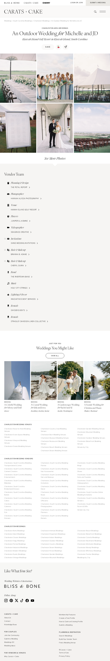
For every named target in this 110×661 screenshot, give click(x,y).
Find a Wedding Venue (67, 642)
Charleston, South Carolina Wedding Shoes (91, 470)
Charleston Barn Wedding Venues (53, 434)
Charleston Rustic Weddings (14, 554)
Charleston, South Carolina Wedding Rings (91, 464)
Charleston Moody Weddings (88, 547)
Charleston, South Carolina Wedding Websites (18, 482)
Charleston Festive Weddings (88, 554)
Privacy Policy (64, 656)
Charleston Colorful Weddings (88, 537)
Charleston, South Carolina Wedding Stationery (91, 488)
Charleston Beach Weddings (88, 531)
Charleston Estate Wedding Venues (17, 446)
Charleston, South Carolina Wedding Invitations (54, 482)
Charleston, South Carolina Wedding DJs (18, 511)
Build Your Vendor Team (68, 639)
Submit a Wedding (11, 639)
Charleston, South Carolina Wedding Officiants (54, 499)
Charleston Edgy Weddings (14, 541)
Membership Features (67, 614)
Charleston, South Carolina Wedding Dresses (18, 517)
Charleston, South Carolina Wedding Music (54, 493)
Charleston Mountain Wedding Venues (88, 433)
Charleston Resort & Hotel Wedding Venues (17, 430)
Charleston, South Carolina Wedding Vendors (91, 499)
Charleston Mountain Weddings (52, 557)
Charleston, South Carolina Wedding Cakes (18, 499)
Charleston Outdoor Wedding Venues (91, 438)
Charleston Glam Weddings (14, 534)
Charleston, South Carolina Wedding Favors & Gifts (91, 505)
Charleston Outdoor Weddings (52, 541)
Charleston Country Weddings (52, 544)
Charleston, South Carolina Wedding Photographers (54, 505)
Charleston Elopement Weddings (53, 534)
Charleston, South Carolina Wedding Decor (54, 488)
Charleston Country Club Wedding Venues (54, 430)
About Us (7, 618)
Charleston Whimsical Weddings (89, 551)
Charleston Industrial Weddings (16, 547)
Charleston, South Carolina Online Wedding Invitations (90, 493)
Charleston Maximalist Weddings (89, 541)
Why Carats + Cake (11, 656)
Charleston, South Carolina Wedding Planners (54, 511)
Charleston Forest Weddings (51, 551)
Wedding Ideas (9, 646)
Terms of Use (64, 653)
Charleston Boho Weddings (14, 531)
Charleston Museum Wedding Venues (55, 438)
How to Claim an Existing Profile (71, 621)
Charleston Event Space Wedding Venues (17, 436)
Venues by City (83, 447)
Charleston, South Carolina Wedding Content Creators (18, 470)
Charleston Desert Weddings (51, 547)
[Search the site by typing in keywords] (94, 11)
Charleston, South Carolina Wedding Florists (54, 464)
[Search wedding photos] (46, 3)
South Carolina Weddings (22, 21)
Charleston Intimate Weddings (52, 531)
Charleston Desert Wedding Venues (54, 450)
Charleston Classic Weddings (15, 537)
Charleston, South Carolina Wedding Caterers (18, 505)
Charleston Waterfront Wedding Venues (89, 442)
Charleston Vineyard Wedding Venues (15, 442)
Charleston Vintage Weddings (15, 557)
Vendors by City (83, 510)
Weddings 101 (9, 642)
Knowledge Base (10, 624)
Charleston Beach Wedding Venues (54, 447)
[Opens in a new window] (11, 3)
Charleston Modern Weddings (15, 551)
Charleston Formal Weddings (15, 544)
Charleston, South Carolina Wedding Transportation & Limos (18, 464)
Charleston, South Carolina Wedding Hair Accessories (54, 470)
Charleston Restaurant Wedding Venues (53, 442)
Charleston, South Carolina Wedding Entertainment (18, 476)
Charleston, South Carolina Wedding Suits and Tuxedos (91, 476)
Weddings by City (83, 557)
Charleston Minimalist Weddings (89, 544)
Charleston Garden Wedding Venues (91, 429)
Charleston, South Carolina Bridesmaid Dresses (14, 488)
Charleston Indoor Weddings (51, 537)
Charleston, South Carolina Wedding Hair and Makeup (54, 476)
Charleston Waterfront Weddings (89, 534)
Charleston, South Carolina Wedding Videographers (91, 482)
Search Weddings (65, 636)
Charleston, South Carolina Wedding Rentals (54, 517)
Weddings (8, 21)
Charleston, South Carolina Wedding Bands (18, 493)
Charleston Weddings (42, 21)
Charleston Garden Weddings (52, 554)
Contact (7, 621)
